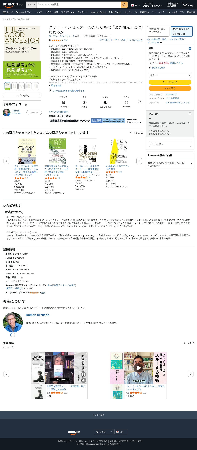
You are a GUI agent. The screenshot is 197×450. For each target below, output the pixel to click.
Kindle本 (191, 12)
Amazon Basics (98, 12)
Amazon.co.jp (171, 95)
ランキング (82, 12)
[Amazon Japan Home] (74, 433)
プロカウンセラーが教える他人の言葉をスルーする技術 (145, 388)
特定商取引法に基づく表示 (130, 441)
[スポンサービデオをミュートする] (83, 380)
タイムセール (130, 12)
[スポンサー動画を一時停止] (83, 375)
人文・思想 (11, 19)
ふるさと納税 (51, 12)
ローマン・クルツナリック (62, 36)
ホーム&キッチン (176, 12)
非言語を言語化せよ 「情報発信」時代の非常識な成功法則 (66, 388)
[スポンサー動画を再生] (138, 368)
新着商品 (144, 12)
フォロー (34, 112)
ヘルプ (39, 12)
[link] (27, 169)
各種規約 (113, 441)
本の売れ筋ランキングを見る (61, 285)
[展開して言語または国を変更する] (111, 432)
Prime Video (115, 12)
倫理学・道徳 (23, 19)
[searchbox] (79, 5)
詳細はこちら (176, 63)
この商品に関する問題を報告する (68, 90)
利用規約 (62, 441)
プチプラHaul (67, 12)
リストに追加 (157, 144)
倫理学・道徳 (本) (15, 288)
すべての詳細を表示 (58, 111)
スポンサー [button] (7, 347)
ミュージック (158, 12)
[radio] (158, 31)
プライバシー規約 (75, 441)
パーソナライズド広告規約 (96, 441)
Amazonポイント (24, 12)
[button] (8, 12)
